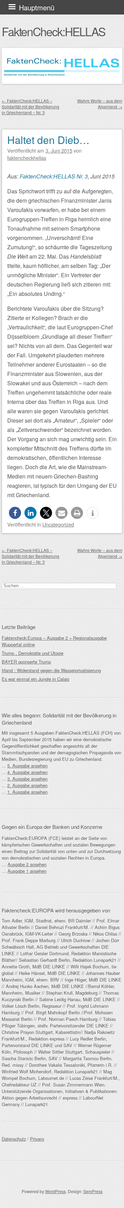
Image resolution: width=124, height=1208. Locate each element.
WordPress (55, 1191)
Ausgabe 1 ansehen (27, 871)
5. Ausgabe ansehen (27, 765)
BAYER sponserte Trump (26, 661)
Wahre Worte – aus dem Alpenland (99, 103)
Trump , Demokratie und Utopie (32, 653)
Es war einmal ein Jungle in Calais (35, 679)
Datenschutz (14, 1138)
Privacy (37, 1138)
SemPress (93, 1191)
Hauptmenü (36, 7)
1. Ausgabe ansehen (27, 792)
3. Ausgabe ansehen (27, 778)
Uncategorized (58, 524)
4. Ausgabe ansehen (27, 772)
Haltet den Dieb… (48, 139)
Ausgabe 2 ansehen (27, 864)
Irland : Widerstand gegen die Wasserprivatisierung (51, 670)
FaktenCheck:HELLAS (53, 31)
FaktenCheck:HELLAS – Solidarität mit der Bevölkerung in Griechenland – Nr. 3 (30, 106)
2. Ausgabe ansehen (27, 785)
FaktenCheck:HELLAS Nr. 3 (54, 176)
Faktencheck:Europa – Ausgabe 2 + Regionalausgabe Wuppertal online (54, 641)
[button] (15, 513)
